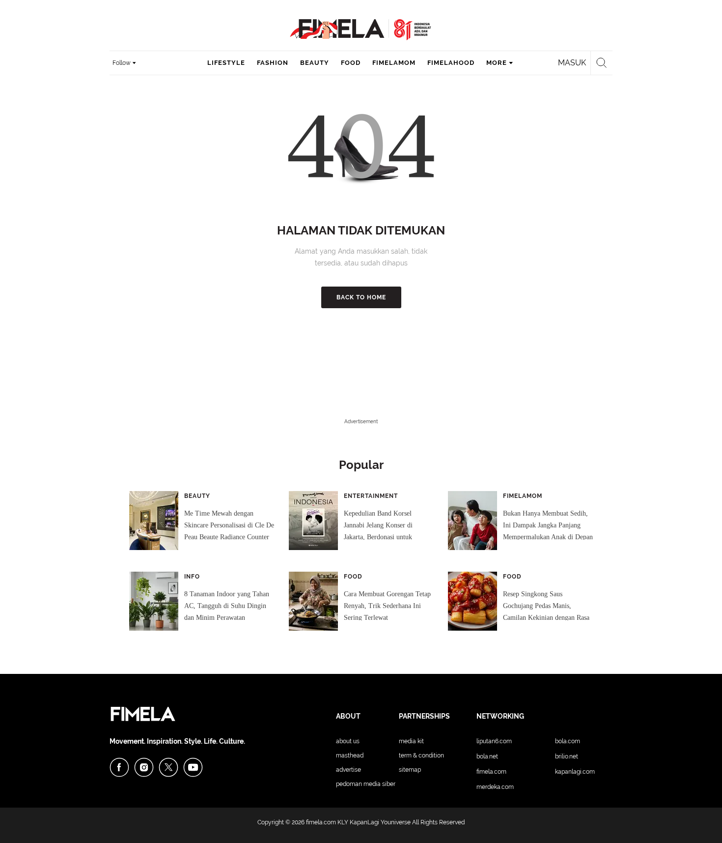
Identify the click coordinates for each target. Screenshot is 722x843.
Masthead (349, 755)
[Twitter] (168, 767)
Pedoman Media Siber (365, 784)
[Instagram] (144, 767)
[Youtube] (193, 767)
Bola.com (567, 741)
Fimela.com (491, 771)
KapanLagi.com (575, 771)
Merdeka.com (495, 787)
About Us (348, 741)
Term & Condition (421, 755)
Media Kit (411, 741)
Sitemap (410, 769)
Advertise (348, 769)
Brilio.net (566, 756)
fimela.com (321, 822)
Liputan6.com (494, 741)
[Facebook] (119, 767)
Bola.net (487, 756)
